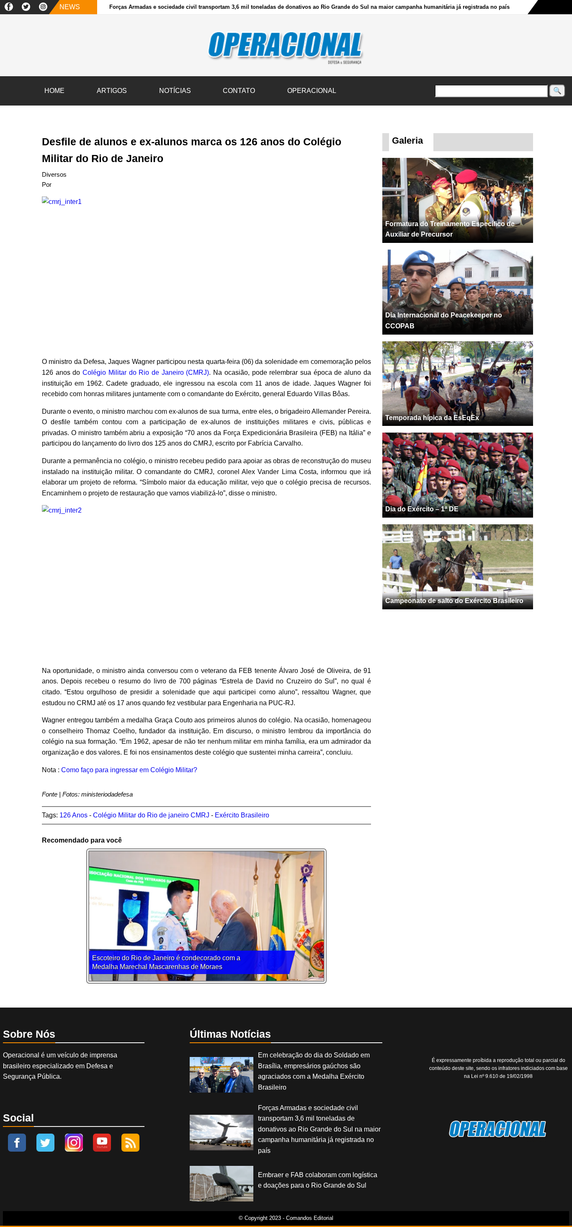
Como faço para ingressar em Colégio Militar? (129, 769)
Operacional (311, 90)
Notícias (175, 90)
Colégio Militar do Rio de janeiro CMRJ (151, 815)
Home (54, 90)
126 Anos (73, 815)
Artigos (112, 90)
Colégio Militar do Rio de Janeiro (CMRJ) (145, 372)
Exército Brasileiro (242, 815)
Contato (239, 90)
